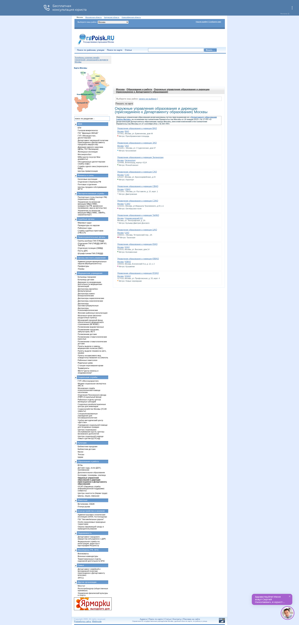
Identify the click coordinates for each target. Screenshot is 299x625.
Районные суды (85, 228)
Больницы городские (87, 277)
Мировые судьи (84, 223)
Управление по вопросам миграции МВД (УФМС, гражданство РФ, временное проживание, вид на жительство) (92, 205)
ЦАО (127, 233)
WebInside (97, 621)
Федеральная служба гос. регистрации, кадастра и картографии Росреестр (89, 543)
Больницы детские (86, 280)
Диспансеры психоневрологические (88, 309)
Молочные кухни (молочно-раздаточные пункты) (90, 317)
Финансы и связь (86, 175)
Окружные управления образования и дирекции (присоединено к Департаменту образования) (162, 90)
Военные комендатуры (88, 556)
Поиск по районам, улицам (90, 50)
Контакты (177, 619)
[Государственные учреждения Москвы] (96, 45)
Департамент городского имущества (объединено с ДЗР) (92, 538)
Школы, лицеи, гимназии (88, 496)
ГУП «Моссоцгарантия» (88, 381)
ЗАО (127, 146)
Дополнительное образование (91, 472)
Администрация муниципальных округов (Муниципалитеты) (92, 262)
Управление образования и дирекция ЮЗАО (138, 273)
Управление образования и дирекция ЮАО (137, 244)
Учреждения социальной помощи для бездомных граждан (92, 426)
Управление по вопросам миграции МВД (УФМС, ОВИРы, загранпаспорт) (91, 213)
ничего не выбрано (148, 99)
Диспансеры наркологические (91, 298)
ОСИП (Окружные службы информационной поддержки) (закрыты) (91, 488)
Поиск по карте (114, 50)
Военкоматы (83, 554)
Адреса (143, 619)
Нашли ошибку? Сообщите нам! (208, 22)
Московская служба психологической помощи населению (89, 390)
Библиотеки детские (87, 449)
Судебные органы (86, 219)
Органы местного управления (92, 258)
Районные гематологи (87, 360)
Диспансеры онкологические (90, 301)
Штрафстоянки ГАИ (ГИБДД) (90, 253)
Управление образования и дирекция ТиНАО (138, 215)
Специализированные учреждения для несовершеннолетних (88, 416)
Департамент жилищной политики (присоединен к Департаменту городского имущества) (93, 142)
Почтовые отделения (87, 184)
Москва (120, 89)
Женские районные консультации (92, 313)
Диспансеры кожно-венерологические (86, 295)
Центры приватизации (88, 171)
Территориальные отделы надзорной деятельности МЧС (91, 560)
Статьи (128, 50)
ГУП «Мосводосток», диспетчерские (87, 137)
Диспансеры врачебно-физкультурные (88, 290)
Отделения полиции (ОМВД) (90, 248)
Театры (81, 454)
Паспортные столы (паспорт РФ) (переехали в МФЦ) (92, 198)
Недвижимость (85, 533)
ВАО (127, 131)
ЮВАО (128, 262)
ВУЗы (80, 465)
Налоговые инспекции (87, 179)
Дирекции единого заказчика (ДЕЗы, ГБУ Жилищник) (90, 148)
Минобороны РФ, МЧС (88, 550)
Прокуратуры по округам (89, 225)
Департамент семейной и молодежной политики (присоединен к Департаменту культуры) (91, 572)
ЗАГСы (81, 578)
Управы (81, 269)
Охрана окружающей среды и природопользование (91, 528)
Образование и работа (139, 89)
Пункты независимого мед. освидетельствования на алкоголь (93, 357)
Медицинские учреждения (90, 273)
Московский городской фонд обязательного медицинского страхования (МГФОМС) (91, 322)
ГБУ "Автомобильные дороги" (91, 519)
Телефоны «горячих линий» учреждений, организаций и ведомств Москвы (91, 60)
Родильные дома (85, 363)
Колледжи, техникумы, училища (92, 475)
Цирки (80, 457)
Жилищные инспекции (88, 152)
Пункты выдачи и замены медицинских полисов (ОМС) (90, 347)
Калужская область (111, 17)
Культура (82, 443)
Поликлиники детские (87, 334)
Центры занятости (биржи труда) (92, 493)
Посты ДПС (83, 251)
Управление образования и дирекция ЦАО (137, 230)
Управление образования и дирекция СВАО (137, 186)
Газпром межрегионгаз (88, 130)
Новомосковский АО (134, 218)
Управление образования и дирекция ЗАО (137, 143)
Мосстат (81, 586)
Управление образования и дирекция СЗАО (137, 201)
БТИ (79, 128)
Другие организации (87, 582)
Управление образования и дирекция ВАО (137, 128)
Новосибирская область (131, 17)
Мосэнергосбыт (85, 154)
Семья (81, 565)
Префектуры (83, 266)
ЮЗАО (128, 276)
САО (127, 175)
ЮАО (127, 247)
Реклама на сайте (191, 619)
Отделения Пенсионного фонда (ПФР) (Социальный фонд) (92, 396)
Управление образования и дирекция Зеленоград (140, 157)
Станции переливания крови (90, 366)
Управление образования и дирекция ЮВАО (138, 259)
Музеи (80, 452)
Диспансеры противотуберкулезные (88, 305)
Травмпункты (83, 368)
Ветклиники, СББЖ (86, 504)
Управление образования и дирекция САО (137, 172)
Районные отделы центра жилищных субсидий (89, 401)
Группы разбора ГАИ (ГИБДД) (91, 241)
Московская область (93, 17)
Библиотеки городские (87, 446)
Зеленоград (130, 160)
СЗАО (127, 204)
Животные (82, 500)
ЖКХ (80, 124)
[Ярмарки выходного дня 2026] (91, 603)
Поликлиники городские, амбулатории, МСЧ (88, 331)
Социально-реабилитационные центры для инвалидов (92, 405)
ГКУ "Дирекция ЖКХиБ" (88, 133)
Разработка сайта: (82, 621)
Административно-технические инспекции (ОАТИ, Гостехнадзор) (92, 516)
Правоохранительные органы (91, 237)
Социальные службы (87, 377)
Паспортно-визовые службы (91, 193)
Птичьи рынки (84, 507)
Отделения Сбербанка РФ (89, 182)
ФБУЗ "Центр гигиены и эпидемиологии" (88, 372)
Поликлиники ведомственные (91, 327)
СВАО (127, 189)
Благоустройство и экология (91, 511)
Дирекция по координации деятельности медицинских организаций (90, 284)
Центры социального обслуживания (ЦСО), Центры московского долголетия (91, 432)
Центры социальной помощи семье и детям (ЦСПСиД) (90, 437)
